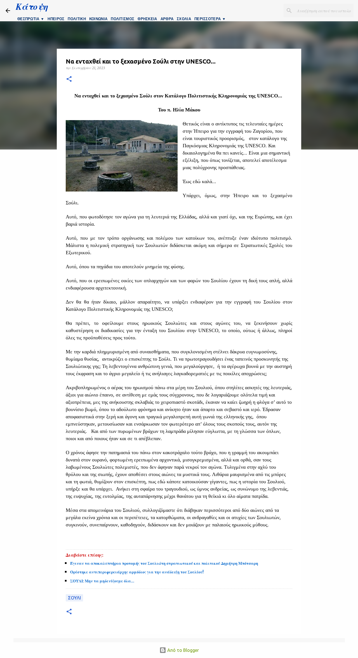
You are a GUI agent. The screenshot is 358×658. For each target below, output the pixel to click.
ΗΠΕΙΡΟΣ (56, 19)
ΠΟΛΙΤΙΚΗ (77, 19)
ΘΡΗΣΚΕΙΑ (147, 19)
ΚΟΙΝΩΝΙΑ (98, 19)
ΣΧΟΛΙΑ (184, 19)
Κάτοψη (32, 6)
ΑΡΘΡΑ (167, 19)
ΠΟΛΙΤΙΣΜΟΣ (122, 19)
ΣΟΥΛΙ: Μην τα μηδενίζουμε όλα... (102, 581)
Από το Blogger (182, 650)
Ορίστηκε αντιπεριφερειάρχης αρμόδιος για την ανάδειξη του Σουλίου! (137, 572)
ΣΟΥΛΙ (74, 597)
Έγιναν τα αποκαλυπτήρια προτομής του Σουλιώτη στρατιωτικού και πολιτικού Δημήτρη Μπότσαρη (164, 563)
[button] (69, 79)
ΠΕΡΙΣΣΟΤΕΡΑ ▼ (210, 19)
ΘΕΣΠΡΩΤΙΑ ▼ (30, 19)
